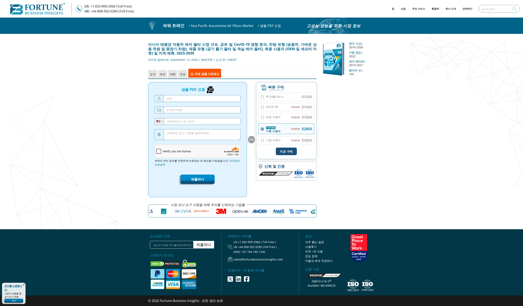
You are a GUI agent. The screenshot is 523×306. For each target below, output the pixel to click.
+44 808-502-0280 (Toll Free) (112, 11)
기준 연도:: (356, 53)
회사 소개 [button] (451, 8)
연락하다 (467, 8)
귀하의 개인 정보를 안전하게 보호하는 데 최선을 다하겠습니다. (197, 162)
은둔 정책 (311, 256)
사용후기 (311, 247)
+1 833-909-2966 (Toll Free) (111, 6)
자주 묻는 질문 (314, 242)
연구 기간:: (356, 44)
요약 (152, 74)
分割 (172, 74)
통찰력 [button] (435, 8)
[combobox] (159, 121)
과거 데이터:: (357, 61)
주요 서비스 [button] (418, 8)
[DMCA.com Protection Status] (165, 263)
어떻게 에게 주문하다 (319, 261)
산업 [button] (403, 8)
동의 (14, 300)
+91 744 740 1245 (253, 252)
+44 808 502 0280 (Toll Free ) (257, 247)
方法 (183, 74)
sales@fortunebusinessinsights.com (258, 259)
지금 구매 (286, 151)
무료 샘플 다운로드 (206, 74)
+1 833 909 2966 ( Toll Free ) (257, 242)
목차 (162, 74)
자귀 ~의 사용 (314, 251)
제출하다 (197, 179)
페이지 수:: (356, 70)
